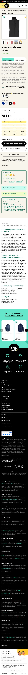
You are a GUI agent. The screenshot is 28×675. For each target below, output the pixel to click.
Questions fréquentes (6, 385)
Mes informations (6, 415)
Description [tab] (5, 223)
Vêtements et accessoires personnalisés (17, 10)
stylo (2, 555)
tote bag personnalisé (7, 499)
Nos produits (5, 397)
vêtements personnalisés (8, 530)
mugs (11, 483)
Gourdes (3, 483)
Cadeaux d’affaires (5, 405)
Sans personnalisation (19, 60)
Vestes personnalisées (9, 11)
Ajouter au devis (15, 154)
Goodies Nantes (5, 401)
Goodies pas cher (5, 403)
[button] (2, 6)
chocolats (3, 593)
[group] (7, 330)
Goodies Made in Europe (7, 409)
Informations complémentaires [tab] (10, 225)
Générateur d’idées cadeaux (8, 389)
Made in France (20, 616)
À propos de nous (5, 387)
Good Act (4, 380)
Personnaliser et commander (15, 144)
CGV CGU (14, 473)
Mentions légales (22, 473)
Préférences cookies (21, 474)
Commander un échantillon (15, 148)
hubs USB (5, 543)
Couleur (3, 100)
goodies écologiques (6, 489)
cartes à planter (14, 577)
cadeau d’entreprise (10, 637)
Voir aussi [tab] (22, 225)
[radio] (3, 96)
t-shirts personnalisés (17, 600)
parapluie (5, 612)
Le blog (3, 382)
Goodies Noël (4, 407)
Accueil (3, 10)
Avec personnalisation (7, 60)
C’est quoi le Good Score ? (9, 178)
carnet (4, 520)
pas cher (23, 623)
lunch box (3, 509)
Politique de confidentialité (8, 474)
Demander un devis (6, 391)
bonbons (8, 593)
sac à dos (15, 499)
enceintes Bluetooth (21, 542)
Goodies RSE (4, 399)
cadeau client (17, 558)
